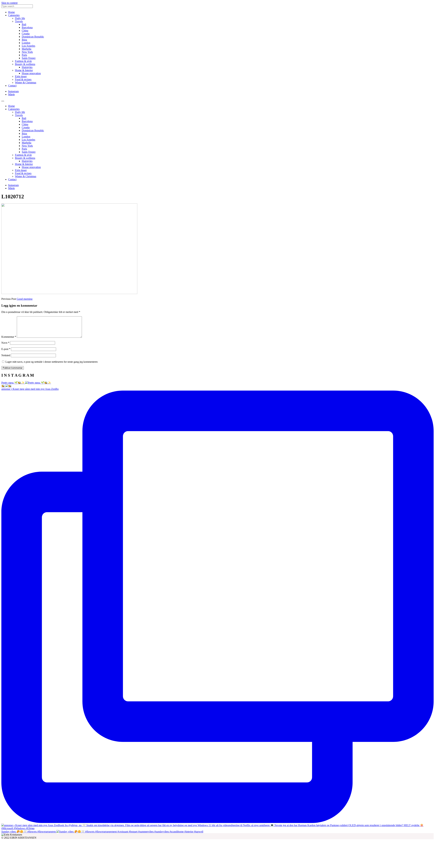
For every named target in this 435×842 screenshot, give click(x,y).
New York (27, 51)
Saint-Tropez (29, 58)
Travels (19, 21)
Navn (5, 342)
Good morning (24, 298)
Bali (24, 24)
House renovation (31, 73)
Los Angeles (28, 45)
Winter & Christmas (25, 82)
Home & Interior (24, 70)
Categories (14, 15)
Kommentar (8, 336)
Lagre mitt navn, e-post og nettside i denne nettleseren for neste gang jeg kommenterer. (51, 361)
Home (11, 12)
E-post (5, 349)
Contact (12, 85)
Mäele (11, 94)
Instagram (13, 91)
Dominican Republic (33, 36)
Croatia (26, 33)
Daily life (20, 18)
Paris (24, 55)
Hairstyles (27, 67)
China (25, 30)
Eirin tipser (21, 76)
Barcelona (27, 27)
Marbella (26, 48)
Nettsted (5, 355)
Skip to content (9, 2)
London (26, 42)
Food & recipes (23, 79)
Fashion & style (23, 61)
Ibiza (24, 39)
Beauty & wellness (25, 64)
